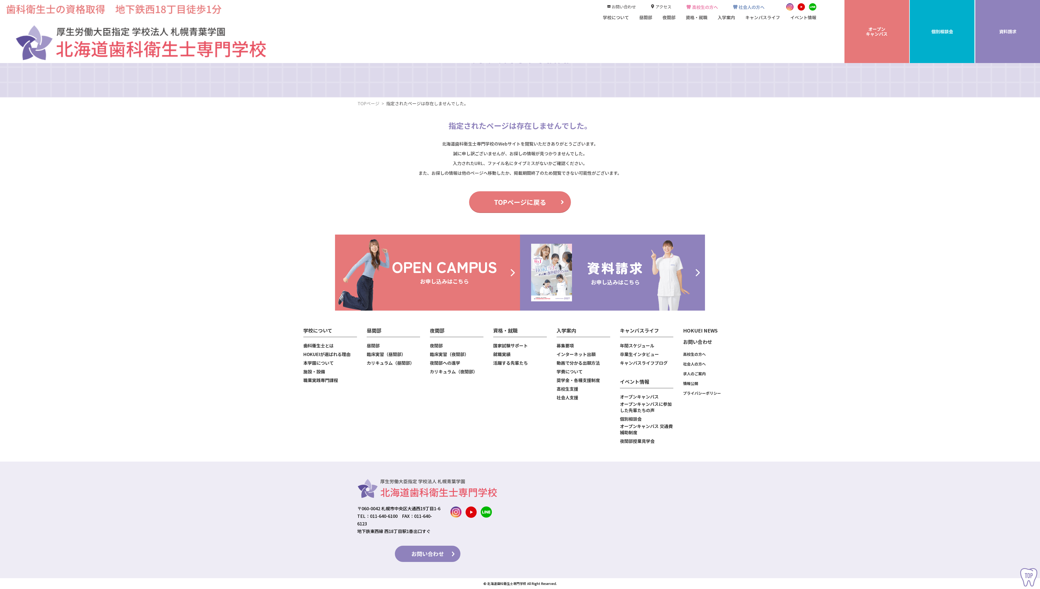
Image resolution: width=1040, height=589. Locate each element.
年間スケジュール (637, 346)
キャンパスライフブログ (644, 363)
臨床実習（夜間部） (449, 354)
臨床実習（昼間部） (386, 354)
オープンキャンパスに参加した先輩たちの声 (646, 407)
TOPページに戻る (520, 202)
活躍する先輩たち (510, 363)
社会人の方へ (752, 7)
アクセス (663, 6)
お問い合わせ (624, 6)
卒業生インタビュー (639, 354)
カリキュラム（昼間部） (390, 363)
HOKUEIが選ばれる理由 (326, 354)
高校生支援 (567, 389)
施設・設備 (314, 371)
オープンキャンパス (639, 397)
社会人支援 (567, 397)
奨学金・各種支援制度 (578, 380)
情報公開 (690, 383)
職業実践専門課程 (320, 380)
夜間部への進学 (445, 363)
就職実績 (502, 354)
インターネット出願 (576, 354)
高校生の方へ (705, 7)
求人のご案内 (694, 373)
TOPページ (368, 103)
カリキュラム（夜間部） (453, 371)
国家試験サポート (510, 346)
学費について (570, 371)
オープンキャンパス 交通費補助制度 (646, 429)
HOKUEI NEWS (700, 330)
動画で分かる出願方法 (578, 363)
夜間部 (436, 346)
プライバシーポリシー (702, 393)
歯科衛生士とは (318, 346)
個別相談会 (631, 419)
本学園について (318, 363)
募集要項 (565, 346)
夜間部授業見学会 (637, 441)
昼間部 (373, 346)
